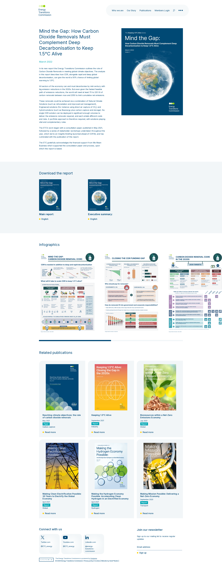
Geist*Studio (113, 561)
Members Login (162, 10)
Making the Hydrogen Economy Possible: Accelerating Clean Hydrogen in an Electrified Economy (110, 496)
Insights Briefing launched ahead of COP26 (77, 134)
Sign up (142, 553)
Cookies (97, 561)
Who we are (117, 10)
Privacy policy (88, 561)
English (45, 219)
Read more (50, 432)
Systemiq (94, 558)
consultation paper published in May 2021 (84, 128)
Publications (145, 10)
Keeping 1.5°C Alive (101, 415)
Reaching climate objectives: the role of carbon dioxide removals (62, 416)
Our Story (131, 10)
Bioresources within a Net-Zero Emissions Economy (156, 416)
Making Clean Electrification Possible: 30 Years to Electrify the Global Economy (62, 496)
